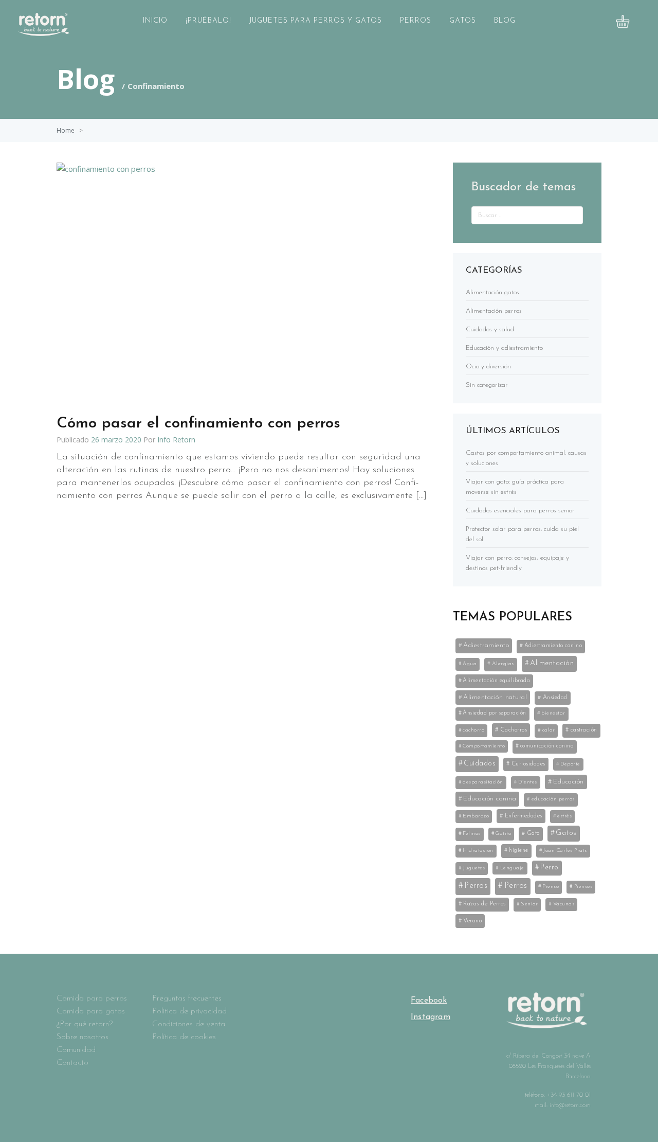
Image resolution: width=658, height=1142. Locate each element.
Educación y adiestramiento (504, 348)
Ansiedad (555, 697)
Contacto (72, 1063)
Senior (529, 904)
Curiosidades (528, 764)
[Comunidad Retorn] (43, 33)
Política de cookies (184, 1037)
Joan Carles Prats (565, 850)
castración (584, 730)
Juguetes (474, 868)
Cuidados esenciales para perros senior (520, 510)
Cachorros (513, 730)
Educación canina (489, 798)
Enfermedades (523, 816)
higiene (518, 850)
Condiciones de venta (188, 1024)
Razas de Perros (484, 904)
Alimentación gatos (492, 292)
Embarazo (476, 816)
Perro (549, 867)
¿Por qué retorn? (85, 1024)
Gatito (503, 833)
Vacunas (564, 904)
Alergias (503, 664)
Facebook (429, 1000)
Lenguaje (512, 868)
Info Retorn (176, 439)
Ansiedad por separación (494, 713)
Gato (533, 833)
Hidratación (478, 850)
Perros (415, 21)
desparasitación (483, 782)
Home (66, 130)
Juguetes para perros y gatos (315, 21)
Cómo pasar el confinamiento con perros (198, 424)
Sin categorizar (487, 385)
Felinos (472, 833)
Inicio (155, 21)
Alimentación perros (494, 311)
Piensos (583, 886)
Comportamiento (484, 746)
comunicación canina (547, 746)
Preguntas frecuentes (187, 998)
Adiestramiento (486, 645)
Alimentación (552, 663)
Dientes (527, 782)
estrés (564, 816)
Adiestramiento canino (553, 646)
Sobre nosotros (82, 1037)
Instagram (430, 1017)
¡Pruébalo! (208, 21)
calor (548, 730)
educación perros (553, 799)
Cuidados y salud (490, 329)
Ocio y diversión (488, 366)
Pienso (550, 886)
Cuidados (480, 764)
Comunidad (76, 1050)
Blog (505, 21)
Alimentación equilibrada (496, 681)
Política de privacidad (189, 1011)
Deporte (570, 764)
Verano (472, 921)
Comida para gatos (91, 1011)
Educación (568, 781)
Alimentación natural (495, 697)
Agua (470, 664)
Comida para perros (92, 998)
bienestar (553, 713)
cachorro (473, 730)
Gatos (462, 21)
